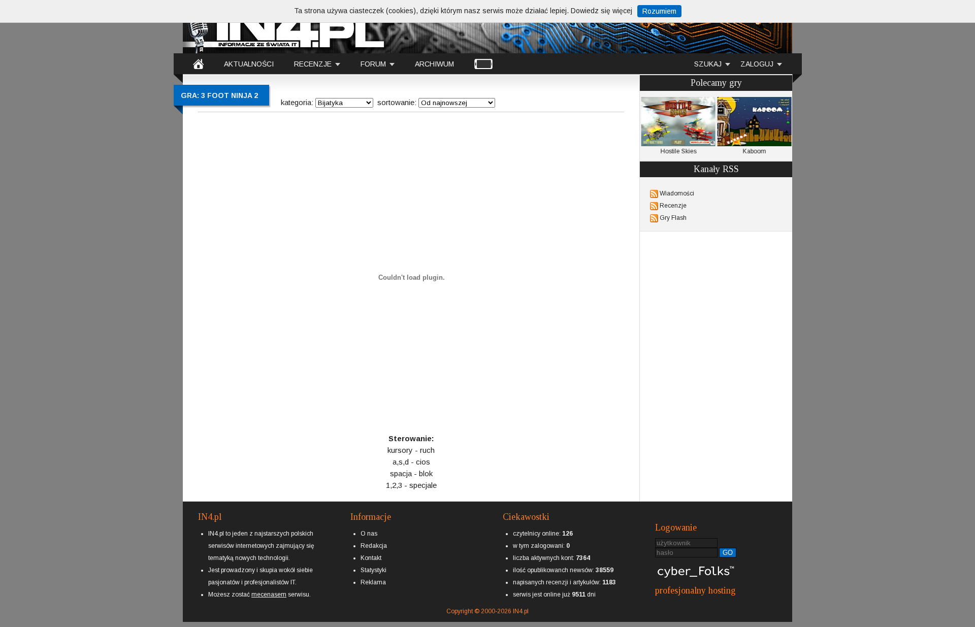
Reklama (373, 582)
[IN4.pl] (198, 63)
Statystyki (373, 570)
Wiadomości (677, 193)
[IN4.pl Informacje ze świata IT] (284, 27)
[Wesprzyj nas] (268, 586)
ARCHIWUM (434, 64)
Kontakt (371, 558)
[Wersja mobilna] (483, 63)
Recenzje (673, 205)
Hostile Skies (678, 151)
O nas (369, 533)
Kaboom (754, 151)
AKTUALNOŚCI (249, 64)
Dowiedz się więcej (601, 11)
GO (728, 552)
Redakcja (374, 545)
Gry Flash (673, 217)
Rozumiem (659, 11)
